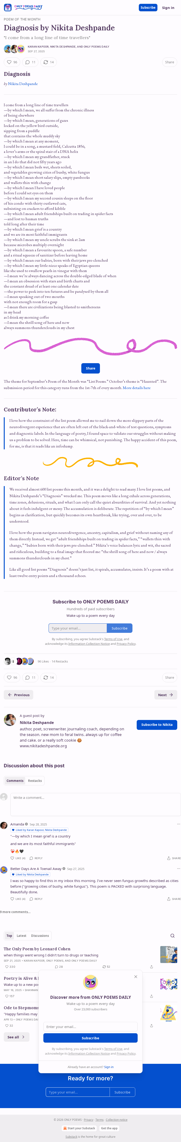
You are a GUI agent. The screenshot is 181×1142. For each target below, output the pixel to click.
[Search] (172, 935)
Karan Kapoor (38, 46)
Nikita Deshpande (63, 46)
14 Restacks (60, 661)
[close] (136, 976)
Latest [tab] (21, 936)
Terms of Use (113, 1049)
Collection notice (117, 1120)
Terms (99, 1120)
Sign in (168, 7)
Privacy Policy (126, 1053)
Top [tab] (9, 936)
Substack (71, 1137)
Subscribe (148, 7)
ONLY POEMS (54, 960)
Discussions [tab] (40, 936)
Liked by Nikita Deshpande (32, 874)
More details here (137, 387)
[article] (90, 958)
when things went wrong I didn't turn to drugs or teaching (51, 955)
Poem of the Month (22, 19)
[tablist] (24, 780)
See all (13, 1037)
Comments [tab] (15, 781)
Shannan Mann (36, 990)
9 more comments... (15, 912)
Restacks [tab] (35, 781)
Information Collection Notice (89, 1053)
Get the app (109, 1128)
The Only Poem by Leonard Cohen (37, 948)
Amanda (17, 824)
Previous (21, 694)
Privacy (88, 1120)
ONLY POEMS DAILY (96, 46)
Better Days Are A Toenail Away (36, 868)
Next (162, 694)
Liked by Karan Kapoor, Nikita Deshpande (41, 830)
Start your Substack (81, 1128)
